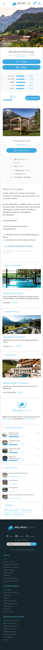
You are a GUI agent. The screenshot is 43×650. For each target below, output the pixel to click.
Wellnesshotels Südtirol (10, 634)
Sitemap (5, 640)
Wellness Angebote (9, 570)
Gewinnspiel (7, 575)
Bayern (32, 55)
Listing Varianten (8, 612)
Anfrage (23, 62)
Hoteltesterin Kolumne (10, 601)
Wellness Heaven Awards (10, 603)
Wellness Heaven (8, 606)
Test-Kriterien (7, 590)
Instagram (31, 536)
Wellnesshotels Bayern (9, 623)
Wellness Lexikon (8, 573)
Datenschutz (15, 581)
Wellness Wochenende (11, 510)
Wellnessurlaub (26, 510)
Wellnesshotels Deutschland (11, 620)
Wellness (7, 514)
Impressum (6, 581)
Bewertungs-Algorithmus (10, 592)
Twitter (11, 536)
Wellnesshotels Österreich (10, 626)
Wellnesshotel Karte (9, 562)
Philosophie (6, 609)
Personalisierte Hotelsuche (11, 567)
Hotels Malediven (8, 637)
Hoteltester (6, 595)
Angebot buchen (23, 150)
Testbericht (34, 98)
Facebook (21, 536)
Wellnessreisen (18, 514)
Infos (8, 44)
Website (23, 67)
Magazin (5, 598)
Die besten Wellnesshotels (10, 564)
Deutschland (21, 56)
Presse (5, 559)
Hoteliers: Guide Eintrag (10, 578)
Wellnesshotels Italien (9, 631)
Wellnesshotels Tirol (9, 629)
